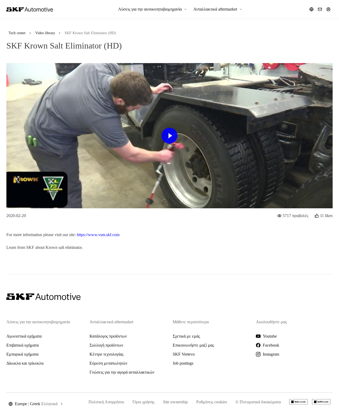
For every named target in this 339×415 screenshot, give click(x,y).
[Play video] (169, 136)
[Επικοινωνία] (320, 9)
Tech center (17, 33)
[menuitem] (152, 9)
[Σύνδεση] (328, 9)
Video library (45, 33)
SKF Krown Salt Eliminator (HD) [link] (90, 33)
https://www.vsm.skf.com (98, 234)
